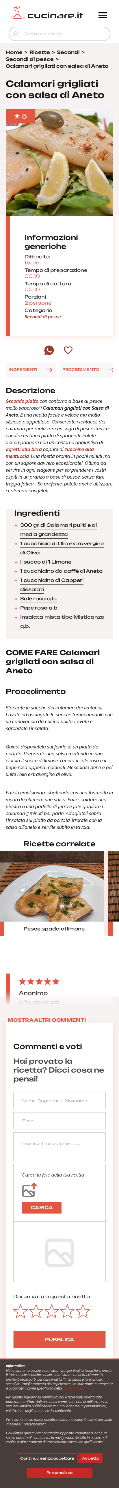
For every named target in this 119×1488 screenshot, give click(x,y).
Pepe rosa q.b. (39, 608)
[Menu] (102, 15)
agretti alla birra (24, 449)
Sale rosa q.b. (38, 598)
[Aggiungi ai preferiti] (68, 351)
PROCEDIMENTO (80, 369)
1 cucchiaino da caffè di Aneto (61, 571)
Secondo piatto (22, 401)
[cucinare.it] (47, 12)
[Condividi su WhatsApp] (49, 354)
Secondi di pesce (43, 317)
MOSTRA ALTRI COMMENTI (47, 1020)
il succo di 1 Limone (45, 562)
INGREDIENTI (23, 369)
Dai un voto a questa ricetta (51, 1296)
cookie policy (73, 1388)
